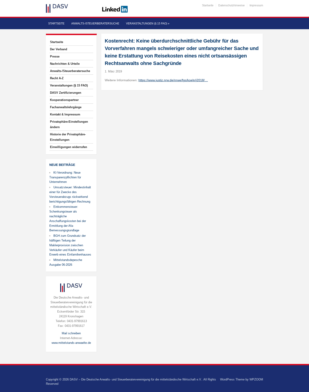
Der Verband (58, 49)
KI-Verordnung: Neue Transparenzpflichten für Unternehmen (65, 177)
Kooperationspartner (64, 100)
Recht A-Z (57, 78)
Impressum (256, 5)
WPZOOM (256, 379)
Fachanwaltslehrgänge (65, 107)
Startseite (208, 5)
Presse (54, 56)
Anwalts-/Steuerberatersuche (95, 23)
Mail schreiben (71, 333)
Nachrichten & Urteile (65, 63)
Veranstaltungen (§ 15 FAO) (147, 23)
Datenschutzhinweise (231, 5)
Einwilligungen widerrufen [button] (68, 147)
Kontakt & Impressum (65, 114)
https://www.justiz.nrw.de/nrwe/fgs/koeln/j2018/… (173, 80)
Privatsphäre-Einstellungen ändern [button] (69, 124)
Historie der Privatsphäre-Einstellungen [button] (68, 137)
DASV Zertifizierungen (65, 92)
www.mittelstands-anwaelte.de (71, 342)
